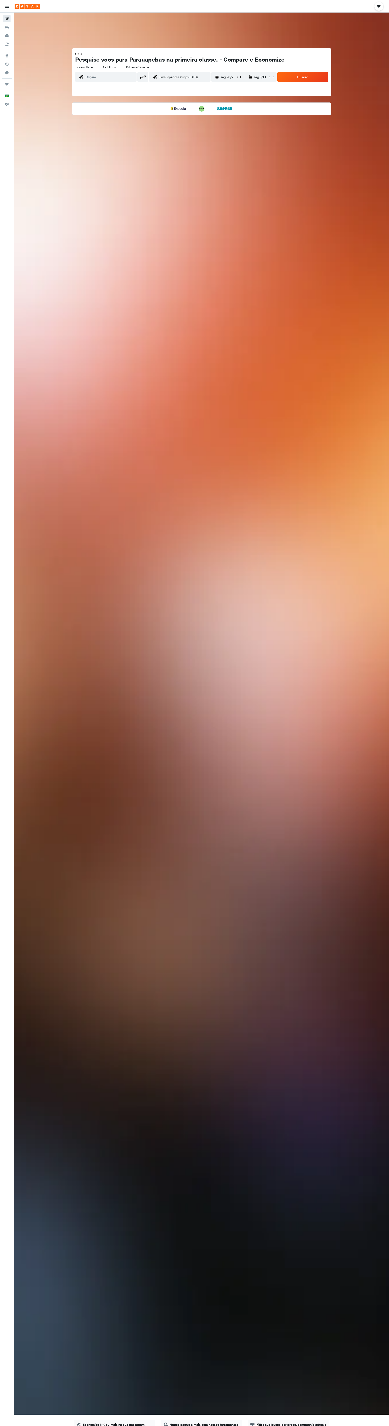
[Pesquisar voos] (7, 19)
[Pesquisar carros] (7, 36)
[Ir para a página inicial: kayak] (27, 6)
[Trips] (7, 84)
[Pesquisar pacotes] (7, 44)
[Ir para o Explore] (7, 56)
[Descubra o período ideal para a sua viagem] (7, 73)
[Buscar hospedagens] (7, 27)
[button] (6, 6)
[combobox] (85, 67)
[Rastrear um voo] (7, 64)
